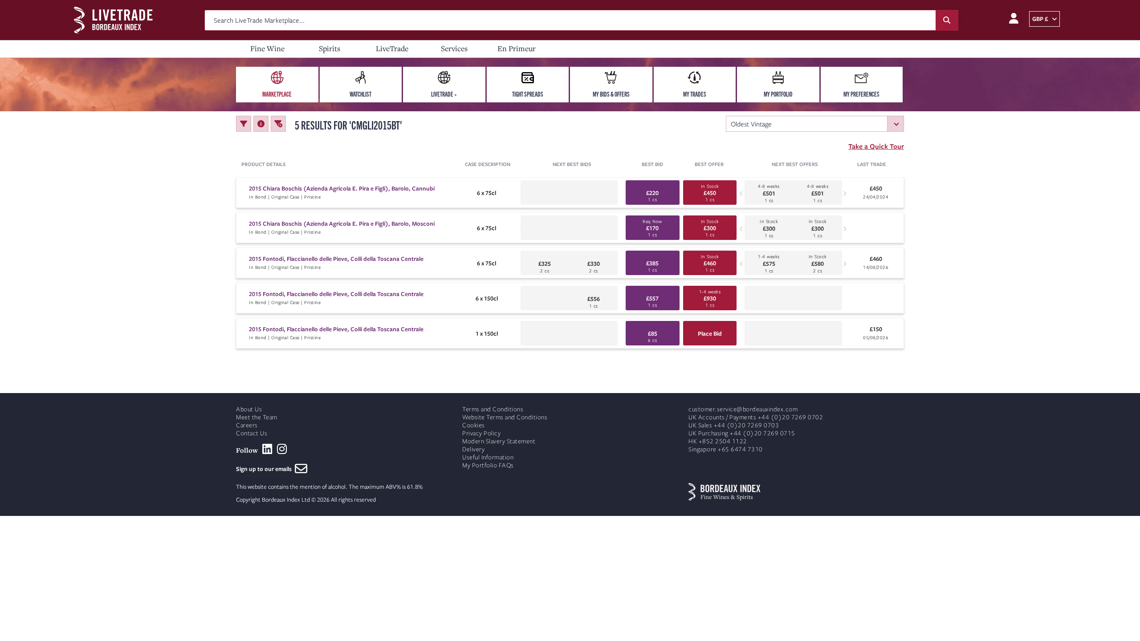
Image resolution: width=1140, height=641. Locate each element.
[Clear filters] (278, 124)
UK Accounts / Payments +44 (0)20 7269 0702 (755, 417)
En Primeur (516, 48)
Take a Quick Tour (876, 146)
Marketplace (277, 94)
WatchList (360, 94)
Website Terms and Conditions (504, 417)
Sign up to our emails (265, 469)
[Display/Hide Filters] (243, 124)
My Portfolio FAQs (488, 465)
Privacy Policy (481, 433)
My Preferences (861, 94)
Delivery (473, 449)
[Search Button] (947, 20)
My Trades (694, 94)
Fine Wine (267, 48)
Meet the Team (256, 417)
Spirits (329, 48)
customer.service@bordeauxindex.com (743, 409)
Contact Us (251, 433)
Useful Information (487, 457)
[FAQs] (261, 124)
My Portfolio (778, 94)
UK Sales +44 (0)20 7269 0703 (733, 425)
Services (454, 48)
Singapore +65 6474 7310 (725, 449)
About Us (249, 409)
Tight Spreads (527, 94)
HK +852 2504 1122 (717, 441)
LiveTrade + (444, 94)
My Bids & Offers (611, 94)
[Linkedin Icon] (267, 449)
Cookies (473, 425)
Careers (247, 425)
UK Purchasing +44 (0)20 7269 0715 (741, 433)
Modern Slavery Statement (498, 441)
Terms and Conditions (492, 409)
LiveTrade (392, 48)
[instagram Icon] (282, 449)
